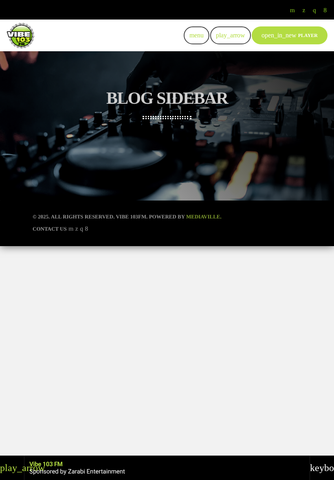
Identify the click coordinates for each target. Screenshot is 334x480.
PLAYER (289, 35)
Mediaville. (204, 217)
